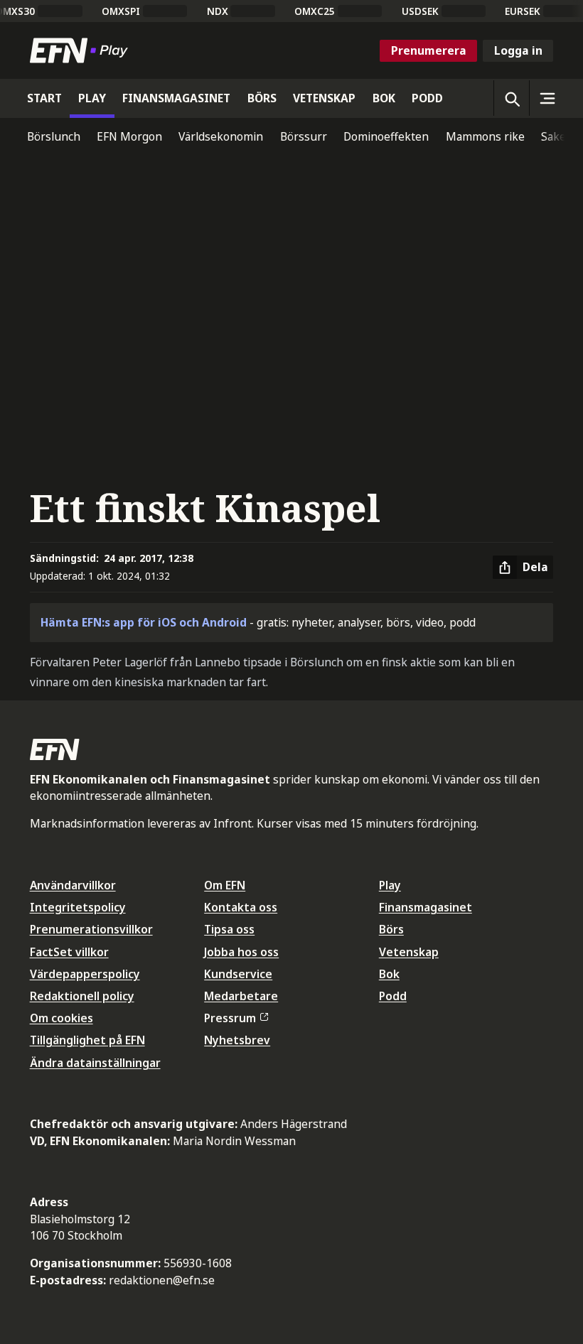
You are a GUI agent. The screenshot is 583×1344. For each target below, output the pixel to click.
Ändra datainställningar (95, 1063)
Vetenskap (409, 952)
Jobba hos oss (241, 952)
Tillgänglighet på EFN (87, 1040)
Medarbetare (241, 996)
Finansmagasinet (425, 907)
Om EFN (224, 885)
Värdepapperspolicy (85, 974)
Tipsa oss (229, 929)
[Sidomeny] (547, 98)
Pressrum (230, 1018)
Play (390, 885)
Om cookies (61, 1018)
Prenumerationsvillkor (91, 929)
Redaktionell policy (82, 996)
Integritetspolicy (78, 907)
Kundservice (238, 974)
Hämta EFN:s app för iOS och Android (144, 622)
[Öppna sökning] (511, 98)
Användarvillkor (73, 885)
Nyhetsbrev (237, 1040)
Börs (391, 929)
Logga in (518, 50)
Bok (389, 974)
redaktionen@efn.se (162, 1280)
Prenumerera (428, 50)
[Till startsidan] (82, 50)
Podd (393, 996)
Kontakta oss (240, 907)
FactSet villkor (69, 952)
